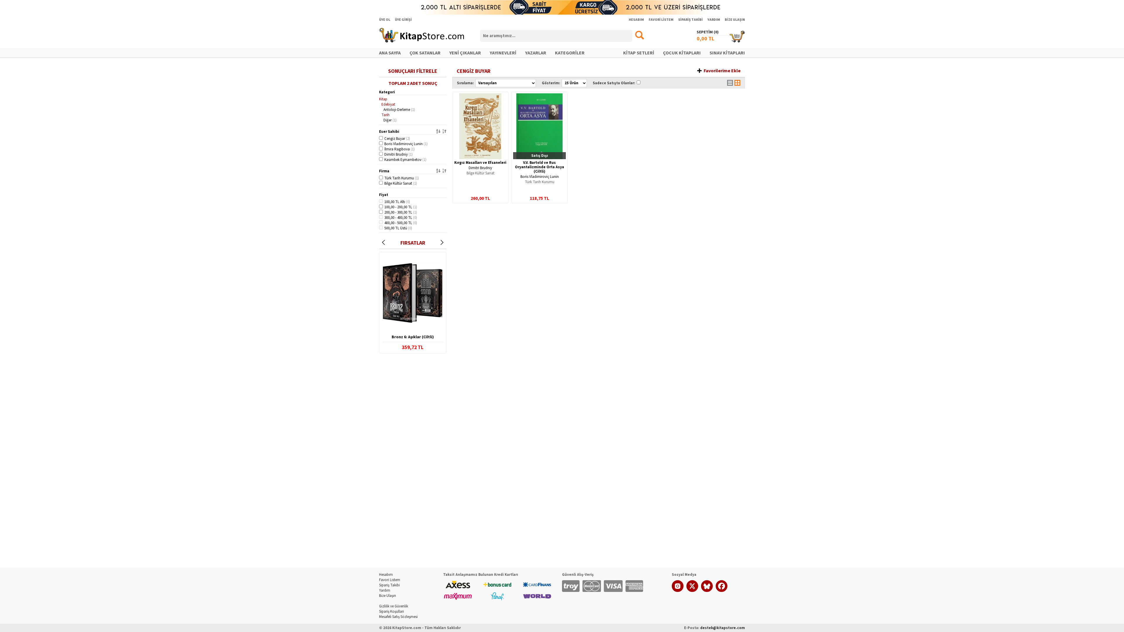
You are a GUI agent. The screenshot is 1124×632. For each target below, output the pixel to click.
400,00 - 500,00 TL (400, 223)
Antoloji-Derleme (399, 109)
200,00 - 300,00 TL (400, 212)
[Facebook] (721, 590)
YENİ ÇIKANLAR (465, 53)
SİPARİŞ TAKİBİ (690, 19)
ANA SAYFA (390, 53)
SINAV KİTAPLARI (727, 53)
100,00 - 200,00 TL (400, 207)
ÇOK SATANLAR (425, 53)
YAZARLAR (535, 53)
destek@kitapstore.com (722, 628)
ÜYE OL (384, 19)
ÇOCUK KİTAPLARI (682, 53)
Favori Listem (389, 580)
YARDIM (713, 19)
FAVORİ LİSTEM (661, 19)
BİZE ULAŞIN (735, 19)
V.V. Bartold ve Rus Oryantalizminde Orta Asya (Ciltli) (539, 167)
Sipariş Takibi (389, 585)
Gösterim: (551, 83)
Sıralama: (465, 83)
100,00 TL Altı (397, 202)
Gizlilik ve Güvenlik (393, 606)
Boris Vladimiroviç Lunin (406, 144)
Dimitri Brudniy (398, 154)
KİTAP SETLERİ (638, 53)
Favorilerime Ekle (722, 71)
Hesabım (386, 574)
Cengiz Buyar (397, 138)
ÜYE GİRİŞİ (403, 19)
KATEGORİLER (570, 53)
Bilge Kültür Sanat (400, 183)
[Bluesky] (707, 590)
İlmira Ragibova (399, 149)
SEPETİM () (708, 32)
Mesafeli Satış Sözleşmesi (398, 616)
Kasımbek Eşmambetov (405, 159)
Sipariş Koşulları (391, 611)
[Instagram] (677, 590)
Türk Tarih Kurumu (401, 178)
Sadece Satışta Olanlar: (614, 83)
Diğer (390, 120)
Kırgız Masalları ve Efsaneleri (480, 162)
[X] (692, 590)
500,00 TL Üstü (398, 228)
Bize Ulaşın (387, 595)
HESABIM (636, 19)
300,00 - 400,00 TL (400, 217)
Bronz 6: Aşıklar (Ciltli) (413, 337)
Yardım (384, 590)
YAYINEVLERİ (503, 53)
